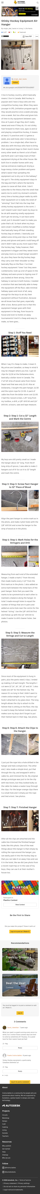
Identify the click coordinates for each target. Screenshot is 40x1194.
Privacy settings (24, 1183)
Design (4, 1121)
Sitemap (5, 1155)
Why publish (6, 1146)
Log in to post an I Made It (20, 931)
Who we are (6, 1158)
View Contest (20, 905)
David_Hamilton (13, 1028)
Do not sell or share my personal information (19, 1186)
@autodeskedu (10, 1172)
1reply (6, 1075)
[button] (2, 3)
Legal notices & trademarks (13, 1190)
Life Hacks (28, 29)
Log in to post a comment (20, 1082)
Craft (4, 1124)
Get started (6, 1149)
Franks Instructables (14, 1055)
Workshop (5, 1118)
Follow (15, 82)
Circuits (5, 1115)
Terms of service (25, 1180)
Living (21, 29)
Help (4, 1152)
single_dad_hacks (9, 29)
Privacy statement (10, 1183)
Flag (6, 1044)
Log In (20, 1013)
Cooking (5, 1127)
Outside (5, 1133)
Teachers (5, 1136)
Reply (20, 1048)
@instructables (10, 1168)
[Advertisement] (20, 11)
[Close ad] (37, 8)
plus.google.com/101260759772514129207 (20, 87)
